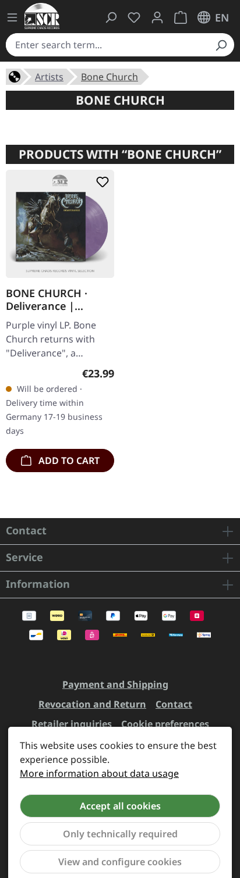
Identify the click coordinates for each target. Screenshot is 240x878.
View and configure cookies (120, 861)
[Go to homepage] (42, 16)
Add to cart (68, 460)
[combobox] (107, 44)
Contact (174, 704)
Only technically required (120, 833)
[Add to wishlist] (100, 182)
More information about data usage (99, 773)
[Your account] (157, 17)
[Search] (220, 44)
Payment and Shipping (115, 684)
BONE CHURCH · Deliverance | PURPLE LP (46, 299)
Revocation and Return (92, 704)
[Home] (14, 75)
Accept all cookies (120, 806)
